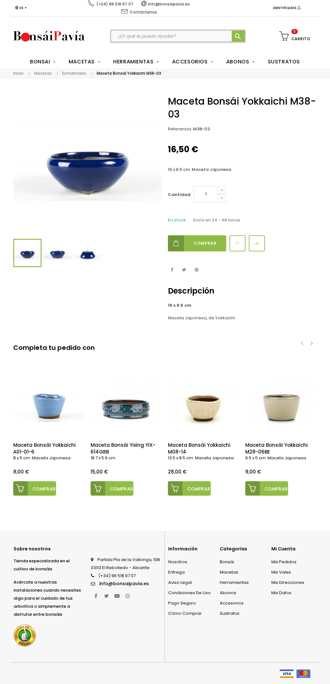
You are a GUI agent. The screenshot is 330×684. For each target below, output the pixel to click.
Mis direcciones (287, 582)
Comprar (205, 243)
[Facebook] (96, 596)
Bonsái (227, 562)
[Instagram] (127, 596)
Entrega (176, 572)
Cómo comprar (185, 613)
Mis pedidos (283, 562)
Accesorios (232, 603)
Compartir (172, 270)
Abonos (228, 593)
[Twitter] (106, 596)
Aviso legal (180, 582)
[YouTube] (117, 596)
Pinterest (196, 270)
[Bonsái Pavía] (49, 36)
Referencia (179, 129)
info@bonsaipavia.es (124, 583)
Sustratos (229, 613)
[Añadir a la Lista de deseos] (237, 243)
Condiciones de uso (189, 593)
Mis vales (281, 572)
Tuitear (184, 270)
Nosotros (177, 562)
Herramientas (234, 582)
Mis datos (281, 593)
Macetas (229, 572)
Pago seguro (182, 603)
